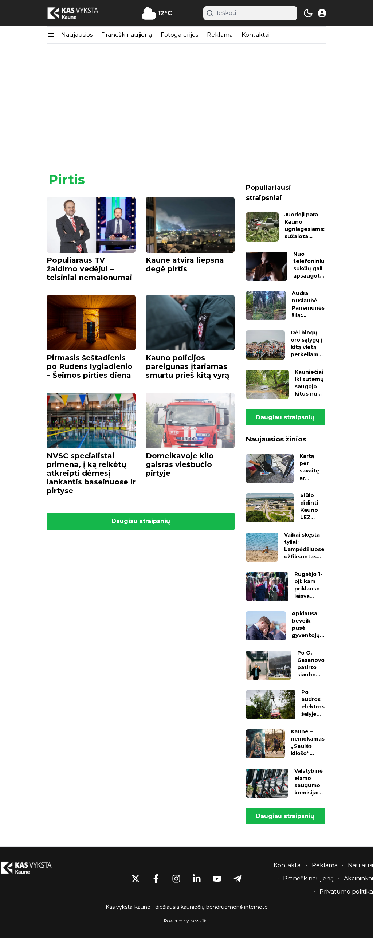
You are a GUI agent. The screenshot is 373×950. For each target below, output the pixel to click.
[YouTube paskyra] (217, 878)
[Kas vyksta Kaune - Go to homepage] (33, 868)
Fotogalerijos (179, 34)
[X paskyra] (135, 878)
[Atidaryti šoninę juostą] (51, 35)
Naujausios (77, 34)
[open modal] (322, 13)
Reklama (220, 34)
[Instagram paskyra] (176, 878)
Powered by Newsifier (186, 920)
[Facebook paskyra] (156, 878)
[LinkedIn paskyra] (196, 878)
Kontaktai (256, 34)
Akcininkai (358, 878)
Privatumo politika (346, 891)
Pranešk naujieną (126, 34)
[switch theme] (308, 13)
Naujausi (360, 865)
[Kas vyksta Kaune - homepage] (79, 13)
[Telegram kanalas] (237, 878)
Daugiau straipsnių (140, 521)
